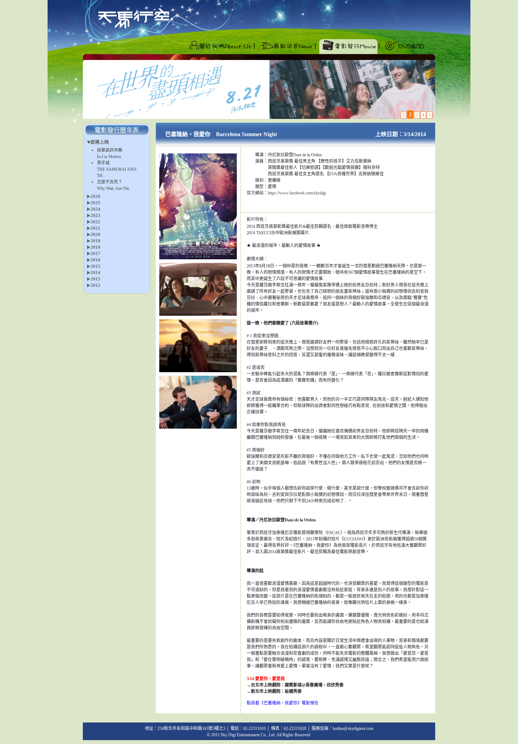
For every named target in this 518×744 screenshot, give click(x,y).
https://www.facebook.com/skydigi (297, 192)
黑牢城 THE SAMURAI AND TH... (116, 169)
